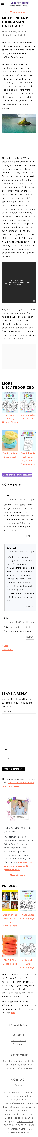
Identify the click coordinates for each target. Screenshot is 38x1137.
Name (5, 749)
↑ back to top (19, 1025)
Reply (30, 536)
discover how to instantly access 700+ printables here (18, 866)
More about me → (19, 875)
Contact (19, 1085)
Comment (7, 711)
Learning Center (22, 1061)
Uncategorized (17, 12)
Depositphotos (25, 1121)
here (13, 1012)
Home (5, 12)
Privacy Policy (19, 1040)
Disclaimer (19, 1044)
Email (5, 759)
